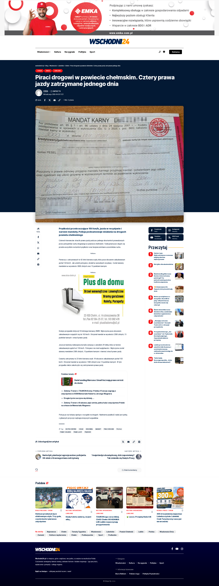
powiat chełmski (65, 432)
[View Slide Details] (109, 18)
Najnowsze (51, 532)
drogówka (89, 429)
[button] (160, 52)
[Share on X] (49, 100)
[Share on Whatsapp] (38, 248)
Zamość (41, 535)
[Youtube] (157, 237)
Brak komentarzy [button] (130, 470)
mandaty (98, 429)
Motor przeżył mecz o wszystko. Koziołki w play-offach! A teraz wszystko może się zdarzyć (162, 301)
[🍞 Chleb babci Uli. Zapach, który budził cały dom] (179, 289)
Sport (100, 535)
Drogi (48, 71)
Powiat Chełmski (126, 532)
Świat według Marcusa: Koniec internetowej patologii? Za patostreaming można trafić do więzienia (162, 278)
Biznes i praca (162, 510)
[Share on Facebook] (44, 100)
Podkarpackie (87, 535)
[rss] (175, 237)
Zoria (45, 91)
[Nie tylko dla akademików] (179, 266)
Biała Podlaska (41, 510)
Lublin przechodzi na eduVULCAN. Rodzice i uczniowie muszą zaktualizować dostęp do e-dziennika (163, 349)
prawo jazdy (78, 432)
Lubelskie (57, 71)
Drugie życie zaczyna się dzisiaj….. (79, 398)
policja (119, 429)
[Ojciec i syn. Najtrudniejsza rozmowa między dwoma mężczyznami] (179, 255)
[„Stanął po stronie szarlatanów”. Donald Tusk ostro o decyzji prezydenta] (179, 323)
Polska (151, 532)
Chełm (39, 71)
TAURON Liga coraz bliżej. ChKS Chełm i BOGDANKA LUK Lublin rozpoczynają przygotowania (107, 521)
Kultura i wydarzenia (73, 510)
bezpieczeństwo (71, 429)
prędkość (88, 432)
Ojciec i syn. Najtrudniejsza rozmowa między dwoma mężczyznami (163, 256)
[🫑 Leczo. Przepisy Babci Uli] (139, 497)
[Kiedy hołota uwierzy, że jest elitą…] (79, 497)
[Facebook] (157, 230)
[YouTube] (177, 549)
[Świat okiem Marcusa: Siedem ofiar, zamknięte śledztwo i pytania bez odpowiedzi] (179, 312)
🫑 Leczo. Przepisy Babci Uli (138, 517)
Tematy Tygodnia (79, 532)
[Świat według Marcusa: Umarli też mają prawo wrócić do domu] (67, 381)
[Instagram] (175, 230)
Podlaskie (112, 535)
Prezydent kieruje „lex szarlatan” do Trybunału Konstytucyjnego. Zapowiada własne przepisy (163, 336)
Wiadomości (96, 532)
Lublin (140, 532)
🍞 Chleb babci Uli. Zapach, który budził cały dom (163, 289)
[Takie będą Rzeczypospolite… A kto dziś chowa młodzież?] (179, 360)
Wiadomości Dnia (167, 532)
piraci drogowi (109, 429)
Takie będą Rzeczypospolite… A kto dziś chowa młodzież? (163, 360)
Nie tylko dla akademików (163, 264)
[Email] (54, 100)
